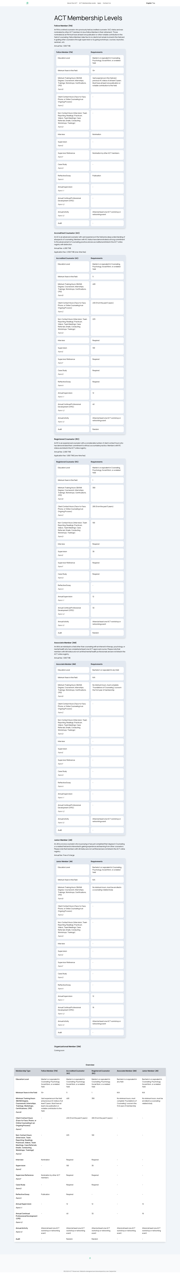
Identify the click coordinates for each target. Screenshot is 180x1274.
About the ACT (72, 3)
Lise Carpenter (111, 1271)
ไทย (153, 3)
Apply (99, 3)
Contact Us (107, 3)
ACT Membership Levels (87, 3)
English (149, 3)
